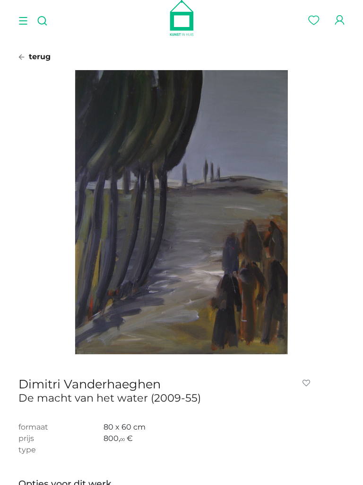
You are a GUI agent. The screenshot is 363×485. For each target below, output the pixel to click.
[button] (308, 383)
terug (38, 56)
